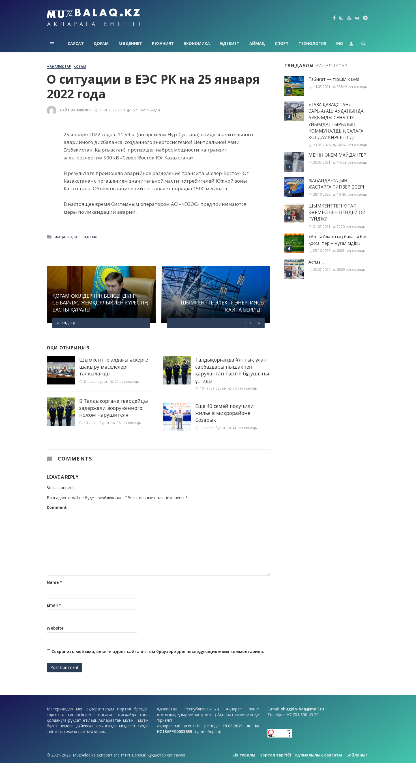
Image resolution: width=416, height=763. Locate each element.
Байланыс (357, 755)
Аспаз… (316, 262)
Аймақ (257, 43)
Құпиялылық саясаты (318, 755)
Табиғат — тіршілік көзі (333, 79)
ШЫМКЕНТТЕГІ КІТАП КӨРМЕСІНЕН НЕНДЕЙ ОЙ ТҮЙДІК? (337, 212)
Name (54, 582)
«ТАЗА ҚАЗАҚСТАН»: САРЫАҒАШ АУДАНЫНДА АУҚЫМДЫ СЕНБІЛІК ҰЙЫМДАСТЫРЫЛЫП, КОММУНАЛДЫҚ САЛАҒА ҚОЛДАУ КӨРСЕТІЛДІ (336, 121)
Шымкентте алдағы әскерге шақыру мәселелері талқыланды (113, 366)
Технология (312, 43)
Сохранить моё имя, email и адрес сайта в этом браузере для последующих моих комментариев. (158, 651)
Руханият (163, 43)
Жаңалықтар (59, 66)
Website (55, 628)
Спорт (282, 43)
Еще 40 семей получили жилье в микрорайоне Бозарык (224, 413)
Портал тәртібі (275, 755)
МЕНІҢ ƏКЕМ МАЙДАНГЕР (337, 155)
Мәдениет (130, 43)
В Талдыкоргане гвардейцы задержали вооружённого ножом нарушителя (113, 407)
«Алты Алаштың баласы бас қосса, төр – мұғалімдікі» (337, 240)
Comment (57, 507)
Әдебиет (229, 43)
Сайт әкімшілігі (75, 110)
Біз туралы (243, 755)
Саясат (76, 43)
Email (54, 605)
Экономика (197, 43)
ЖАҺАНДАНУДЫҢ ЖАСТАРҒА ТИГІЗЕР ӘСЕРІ (336, 184)
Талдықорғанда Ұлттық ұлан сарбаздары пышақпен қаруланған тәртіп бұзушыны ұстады (232, 370)
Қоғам (101, 43)
